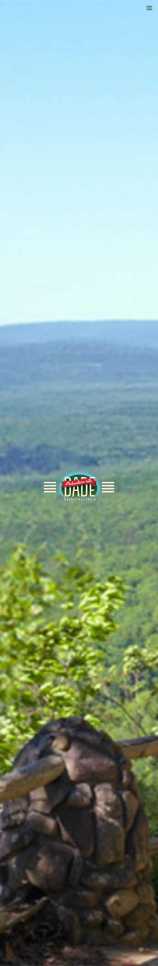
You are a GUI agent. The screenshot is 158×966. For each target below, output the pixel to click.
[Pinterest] (122, 8)
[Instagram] (131, 8)
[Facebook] (105, 8)
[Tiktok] (114, 8)
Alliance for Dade (79, 487)
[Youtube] (139, 8)
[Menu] (149, 8)
